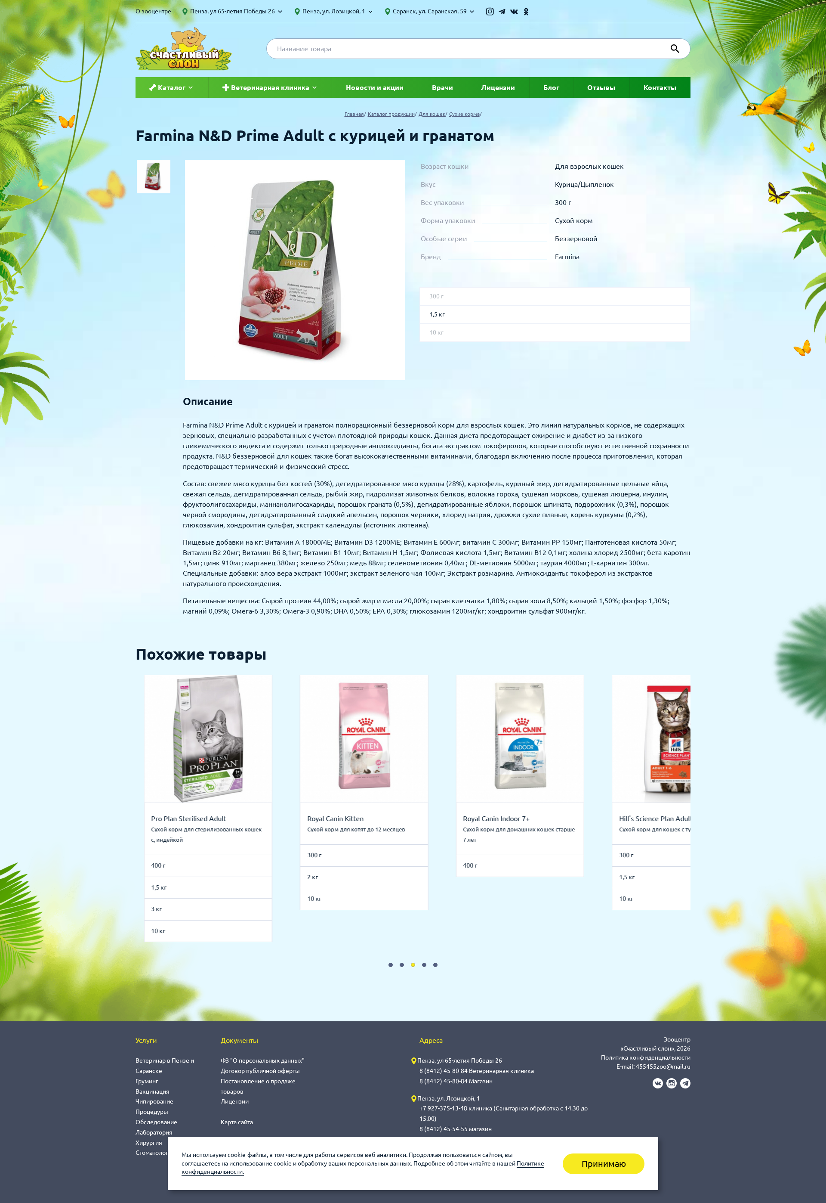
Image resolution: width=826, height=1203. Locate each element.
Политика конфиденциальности (645, 1057)
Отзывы (601, 87)
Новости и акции (375, 87)
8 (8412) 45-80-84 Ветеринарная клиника (476, 1070)
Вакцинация (153, 1091)
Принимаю (604, 1164)
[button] (390, 965)
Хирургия (149, 1142)
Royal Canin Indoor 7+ (360, 818)
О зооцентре (153, 11)
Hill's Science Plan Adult (518, 818)
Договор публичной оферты (260, 1070)
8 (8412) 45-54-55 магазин (455, 1128)
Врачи (442, 87)
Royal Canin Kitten (198, 818)
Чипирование (154, 1101)
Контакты (660, 87)
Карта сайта (237, 1122)
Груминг (147, 1081)
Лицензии (498, 87)
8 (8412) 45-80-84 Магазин (456, 1081)
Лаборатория (154, 1132)
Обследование (156, 1122)
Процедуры (152, 1111)
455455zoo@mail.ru (663, 1066)
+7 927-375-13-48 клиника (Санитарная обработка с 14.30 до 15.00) (503, 1113)
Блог (551, 87)
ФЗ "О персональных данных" (263, 1060)
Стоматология (155, 1152)
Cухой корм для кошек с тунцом (525, 829)
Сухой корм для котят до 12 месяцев (219, 829)
